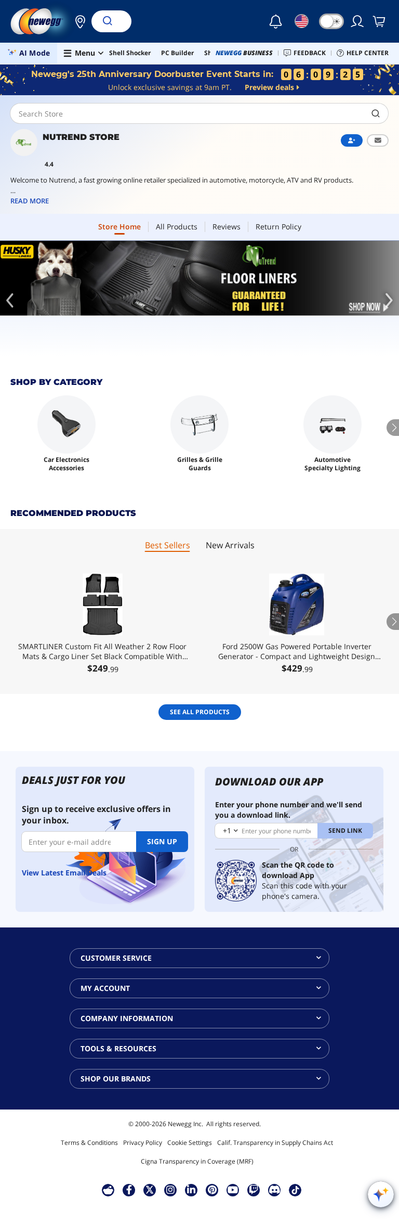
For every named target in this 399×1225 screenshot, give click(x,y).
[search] (376, 113)
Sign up (162, 841)
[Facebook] (129, 1189)
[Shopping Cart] (380, 21)
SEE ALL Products (200, 711)
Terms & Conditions (89, 1142)
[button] (77, 21)
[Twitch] (253, 1189)
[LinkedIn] (191, 1189)
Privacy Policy (142, 1142)
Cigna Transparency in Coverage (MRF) (197, 1161)
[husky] (199, 278)
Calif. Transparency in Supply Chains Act (275, 1142)
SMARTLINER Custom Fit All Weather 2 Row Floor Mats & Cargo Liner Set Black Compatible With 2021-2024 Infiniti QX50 (102, 651)
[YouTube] (233, 1189)
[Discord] (275, 1189)
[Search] (107, 21)
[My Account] (358, 21)
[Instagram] (170, 1189)
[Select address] (77, 21)
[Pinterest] (212, 1189)
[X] (149, 1189)
